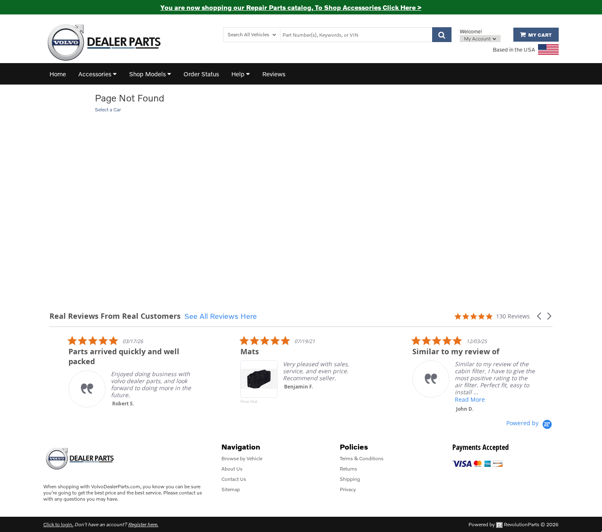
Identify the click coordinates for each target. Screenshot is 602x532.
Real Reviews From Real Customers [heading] (115, 316)
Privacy (348, 489)
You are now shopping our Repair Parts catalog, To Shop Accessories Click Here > (290, 7)
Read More (453, 399)
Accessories (95, 74)
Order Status (201, 74)
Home (57, 74)
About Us (231, 469)
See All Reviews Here (220, 315)
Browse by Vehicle (241, 458)
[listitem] (114, 371)
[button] (539, 316)
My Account (478, 38)
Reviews (273, 74)
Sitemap (230, 489)
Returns (348, 469)
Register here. (143, 524)
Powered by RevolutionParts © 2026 (513, 524)
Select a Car (108, 109)
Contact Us (233, 479)
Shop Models (148, 74)
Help (238, 74)
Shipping (350, 479)
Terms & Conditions (361, 458)
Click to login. (58, 524)
